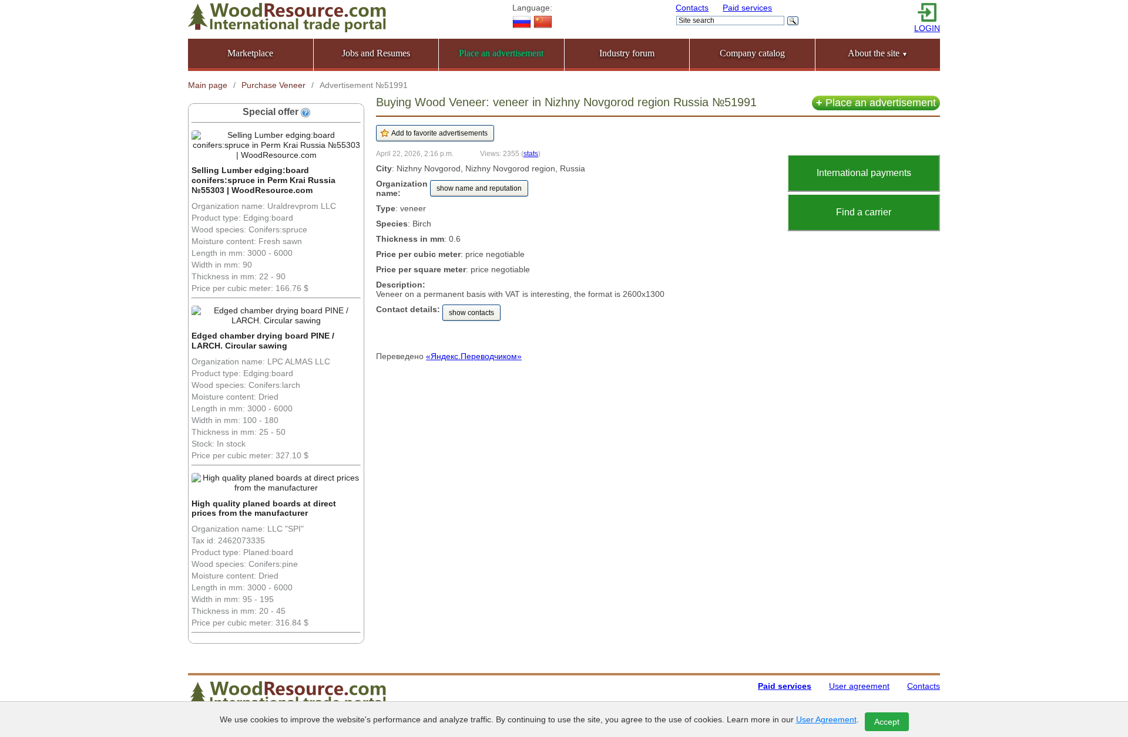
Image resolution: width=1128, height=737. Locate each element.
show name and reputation (479, 188)
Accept (886, 721)
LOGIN (927, 28)
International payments (864, 173)
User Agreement (826, 719)
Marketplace (250, 53)
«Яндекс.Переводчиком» (474, 356)
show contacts (471, 313)
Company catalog (752, 53)
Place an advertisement (876, 103)
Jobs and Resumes (376, 53)
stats (530, 153)
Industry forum (626, 53)
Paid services (747, 7)
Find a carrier (863, 212)
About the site (878, 53)
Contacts (692, 7)
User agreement (859, 686)
